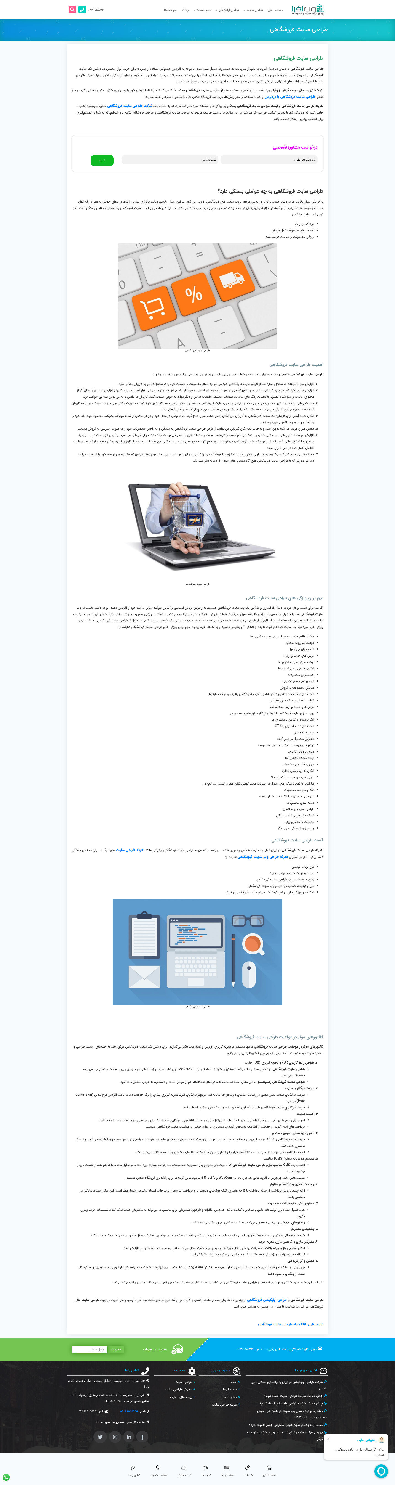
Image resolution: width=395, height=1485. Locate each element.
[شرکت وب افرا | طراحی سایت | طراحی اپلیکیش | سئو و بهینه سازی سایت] (308, 9)
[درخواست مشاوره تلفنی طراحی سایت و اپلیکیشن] (82, 9)
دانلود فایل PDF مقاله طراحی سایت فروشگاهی (290, 1324)
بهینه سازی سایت (181, 1397)
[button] (72, 9)
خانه (234, 1382)
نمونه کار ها (228, 1475)
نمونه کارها (170, 10)
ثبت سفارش (185, 1475)
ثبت (102, 160)
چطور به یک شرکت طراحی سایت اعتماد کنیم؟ (293, 1395)
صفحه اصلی (275, 10)
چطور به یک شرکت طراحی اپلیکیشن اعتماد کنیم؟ (291, 1403)
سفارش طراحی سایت (178, 1389)
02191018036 (245, 1349)
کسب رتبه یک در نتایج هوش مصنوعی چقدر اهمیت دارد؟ (286, 1424)
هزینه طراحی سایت (224, 1404)
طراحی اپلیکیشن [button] (229, 10)
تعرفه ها (206, 1475)
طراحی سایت (183, 1382)
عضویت (116, 1349)
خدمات (249, 1475)
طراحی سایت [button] (255, 10)
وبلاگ (185, 10)
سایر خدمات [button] (203, 10)
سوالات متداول (159, 1475)
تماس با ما (230, 1397)
